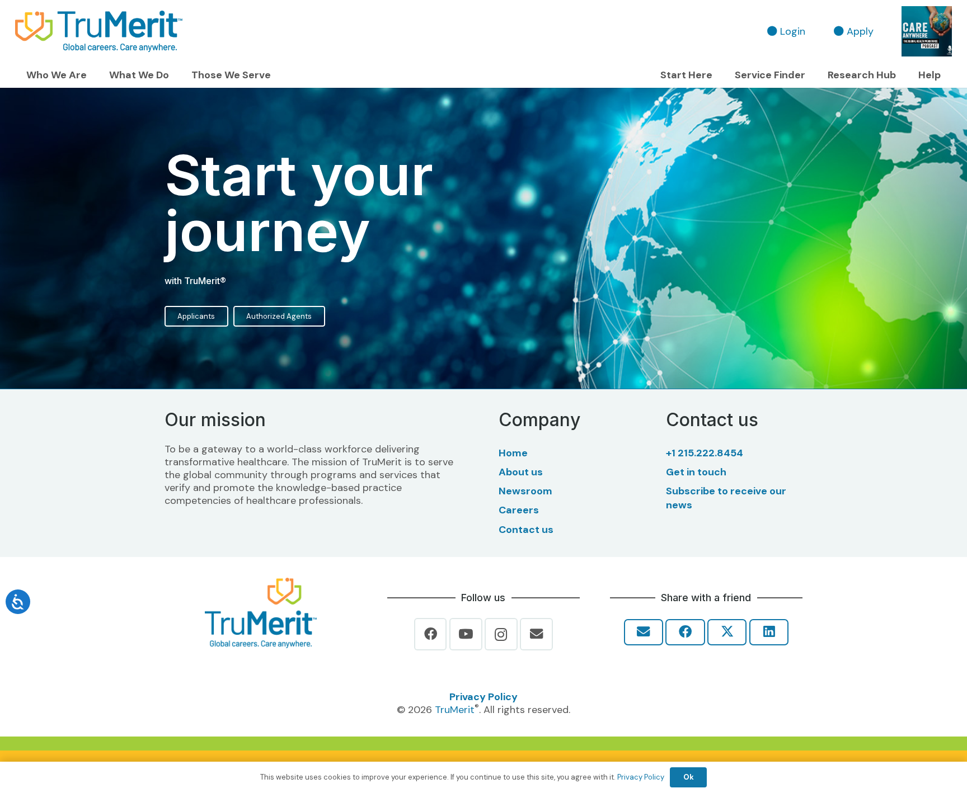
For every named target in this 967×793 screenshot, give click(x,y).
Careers (519, 510)
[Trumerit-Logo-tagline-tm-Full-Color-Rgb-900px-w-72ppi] (261, 613)
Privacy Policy (483, 697)
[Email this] (643, 632)
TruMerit (455, 709)
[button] (93, 75)
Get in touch (696, 472)
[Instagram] (501, 634)
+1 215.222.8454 (704, 453)
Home (513, 453)
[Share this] (685, 632)
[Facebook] (430, 634)
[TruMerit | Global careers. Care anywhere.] (98, 32)
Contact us (526, 529)
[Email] (536, 634)
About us (521, 472)
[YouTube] (465, 634)
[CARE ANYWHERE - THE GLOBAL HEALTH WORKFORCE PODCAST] (927, 31)
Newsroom (525, 491)
